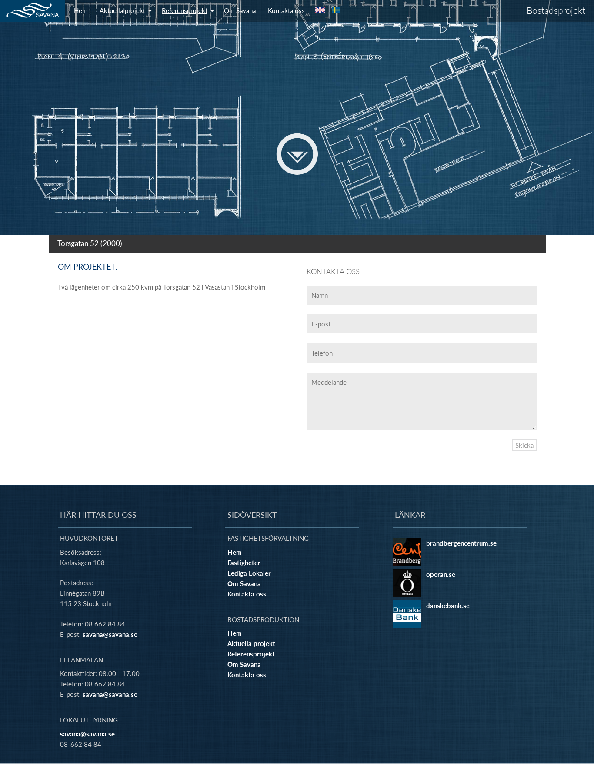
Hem (80, 10)
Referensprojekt (184, 10)
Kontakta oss (286, 10)
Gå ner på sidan (297, 154)
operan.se (440, 574)
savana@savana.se (110, 634)
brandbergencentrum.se (461, 543)
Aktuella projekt (122, 10)
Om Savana (240, 10)
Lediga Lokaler (249, 573)
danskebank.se (448, 605)
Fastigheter (243, 562)
